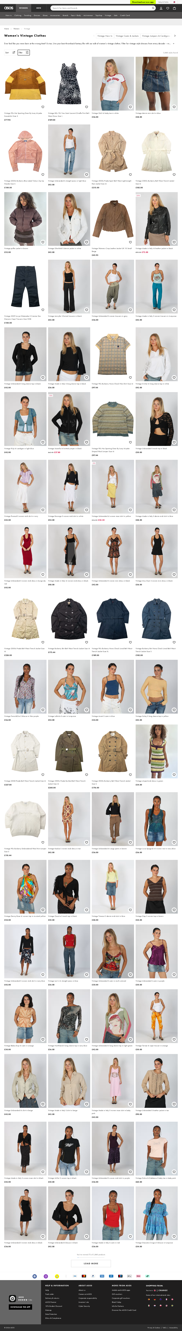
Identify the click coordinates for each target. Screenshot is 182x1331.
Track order (49, 1294)
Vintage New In (105, 36)
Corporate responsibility (88, 1298)
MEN (38, 8)
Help (47, 1290)
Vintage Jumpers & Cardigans (156, 36)
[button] (149, 1299)
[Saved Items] (167, 8)
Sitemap (48, 1310)
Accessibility (173, 1328)
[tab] (8, 15)
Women (16, 28)
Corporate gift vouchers (121, 1298)
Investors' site (84, 1302)
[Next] (175, 36)
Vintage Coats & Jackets (127, 36)
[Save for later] (43, 107)
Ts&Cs (165, 1328)
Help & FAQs (163, 2)
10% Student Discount (53, 1306)
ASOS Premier (50, 1302)
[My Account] (161, 8)
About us (82, 1290)
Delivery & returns (52, 1298)
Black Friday (116, 1302)
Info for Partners (118, 1306)
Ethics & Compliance (53, 1318)
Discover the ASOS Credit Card (124, 1310)
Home (6, 28)
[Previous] (94, 36)
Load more (91, 1263)
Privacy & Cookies (154, 1328)
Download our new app (143, 2)
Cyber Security (84, 1306)
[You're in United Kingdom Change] (174, 2)
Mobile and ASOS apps (121, 1290)
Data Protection (51, 1314)
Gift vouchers (117, 1294)
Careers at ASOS (85, 1294)
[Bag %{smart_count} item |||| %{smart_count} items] (174, 8)
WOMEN (23, 8)
